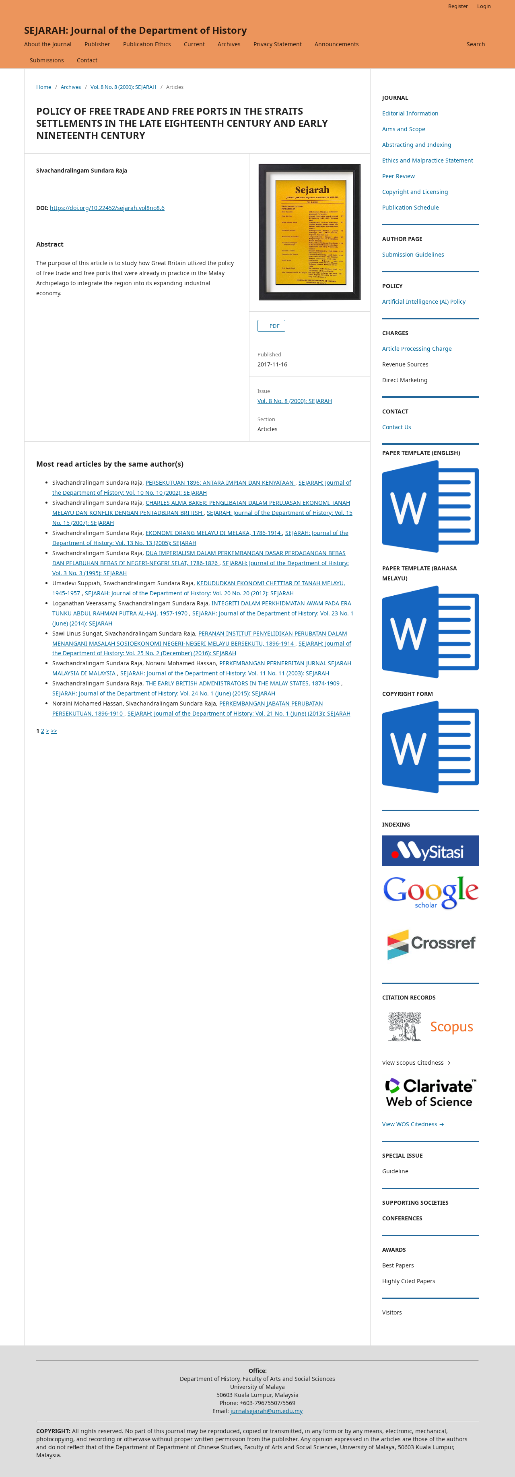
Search (476, 44)
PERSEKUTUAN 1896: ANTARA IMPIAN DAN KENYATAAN (220, 482)
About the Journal (48, 44)
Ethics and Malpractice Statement (427, 160)
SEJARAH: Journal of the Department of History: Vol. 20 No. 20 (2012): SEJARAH (189, 593)
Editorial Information (410, 113)
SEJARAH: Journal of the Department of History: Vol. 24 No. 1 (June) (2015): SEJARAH (163, 693)
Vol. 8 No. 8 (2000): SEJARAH (124, 87)
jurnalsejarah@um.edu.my (267, 1411)
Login (484, 6)
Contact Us (396, 427)
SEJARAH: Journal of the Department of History (135, 30)
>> (54, 730)
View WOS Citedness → (413, 1124)
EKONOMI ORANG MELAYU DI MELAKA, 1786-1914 (214, 533)
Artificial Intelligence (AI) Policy (424, 301)
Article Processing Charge (417, 348)
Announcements (337, 44)
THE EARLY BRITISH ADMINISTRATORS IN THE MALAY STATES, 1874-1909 (243, 683)
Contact (87, 60)
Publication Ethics (147, 44)
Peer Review (398, 176)
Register (458, 6)
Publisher (97, 44)
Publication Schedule (410, 207)
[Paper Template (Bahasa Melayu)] (430, 678)
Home (43, 87)
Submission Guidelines (413, 254)
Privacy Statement (277, 44)
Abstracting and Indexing (416, 144)
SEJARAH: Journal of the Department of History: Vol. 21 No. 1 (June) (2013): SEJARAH (239, 713)
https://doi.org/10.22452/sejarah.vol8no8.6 (107, 208)
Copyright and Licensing (415, 191)
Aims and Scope (403, 129)
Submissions (47, 60)
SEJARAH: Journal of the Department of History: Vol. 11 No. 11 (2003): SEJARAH (224, 673)
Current (194, 44)
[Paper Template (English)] (430, 552)
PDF (274, 325)
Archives (229, 44)
